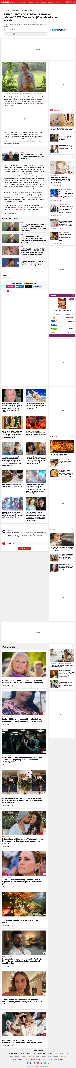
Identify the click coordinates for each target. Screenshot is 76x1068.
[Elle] (29, 1056)
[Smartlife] (43, 1056)
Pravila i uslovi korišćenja (29, 1059)
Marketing (15, 1059)
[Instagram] (38, 1063)
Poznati (18, 10)
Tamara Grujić (7, 278)
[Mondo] (17, 1056)
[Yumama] (56, 1056)
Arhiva (61, 1059)
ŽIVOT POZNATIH (15, 209)
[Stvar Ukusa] (63, 1056)
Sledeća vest (38, 272)
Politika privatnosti (55, 1059)
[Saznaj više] (72, 110)
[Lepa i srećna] (5, 2)
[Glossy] (38, 1056)
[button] (46, 30)
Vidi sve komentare (24, 548)
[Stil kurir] (33, 1056)
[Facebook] (27, 1063)
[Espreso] (24, 1056)
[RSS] (48, 1063)
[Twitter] (30, 1063)
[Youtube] (41, 1063)
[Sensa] (49, 1056)
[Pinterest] (34, 1063)
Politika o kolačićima (45, 1059)
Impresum (20, 1059)
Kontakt (38, 1059)
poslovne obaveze (35, 103)
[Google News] (45, 1063)
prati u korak (39, 101)
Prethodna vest (11, 272)
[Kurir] (12, 1056)
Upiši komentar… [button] (11, 543)
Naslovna (6, 10)
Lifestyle (12, 10)
